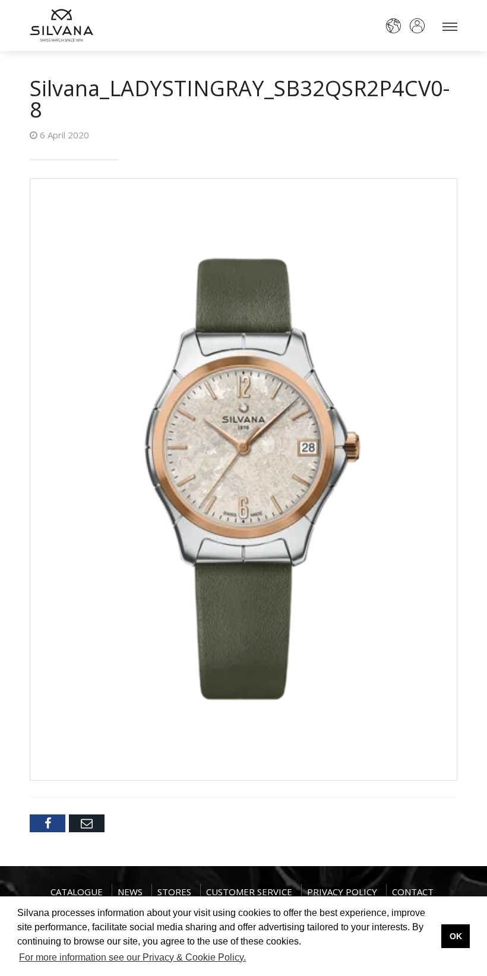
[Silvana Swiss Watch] (61, 25)
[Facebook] (47, 823)
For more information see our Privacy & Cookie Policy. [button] (132, 957)
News (130, 892)
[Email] (87, 823)
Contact (413, 892)
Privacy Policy (342, 892)
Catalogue (76, 892)
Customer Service (249, 892)
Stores (174, 892)
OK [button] (456, 936)
